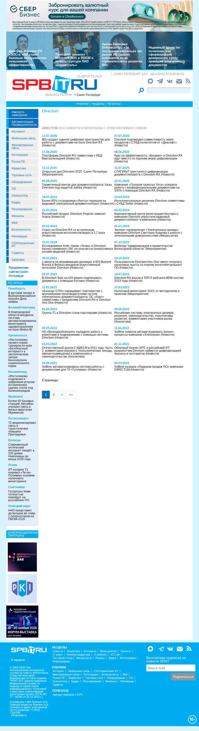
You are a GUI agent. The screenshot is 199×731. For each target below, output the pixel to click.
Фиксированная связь (22, 147)
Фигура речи (83, 658)
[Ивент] (22, 557)
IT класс (58, 654)
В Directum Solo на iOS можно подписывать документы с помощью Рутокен (72, 279)
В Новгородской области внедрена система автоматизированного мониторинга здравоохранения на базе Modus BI (23, 320)
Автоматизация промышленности (24, 123)
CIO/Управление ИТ (23, 245)
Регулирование (22, 209)
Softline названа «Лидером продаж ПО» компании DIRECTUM (148, 368)
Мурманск (15, 396)
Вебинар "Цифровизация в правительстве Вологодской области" (143, 247)
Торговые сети (22, 175)
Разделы (98, 103)
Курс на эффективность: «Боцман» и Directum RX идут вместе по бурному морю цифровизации (148, 157)
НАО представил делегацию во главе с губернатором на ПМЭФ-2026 (21, 515)
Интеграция (20, 154)
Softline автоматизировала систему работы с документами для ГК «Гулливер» (73, 368)
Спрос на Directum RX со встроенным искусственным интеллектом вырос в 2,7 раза (73, 231)
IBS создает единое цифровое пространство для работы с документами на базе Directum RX (76, 141)
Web (15, 222)
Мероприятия (108, 651)
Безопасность (21, 229)
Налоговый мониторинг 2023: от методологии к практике (146, 292)
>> (71, 395)
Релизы (100, 658)
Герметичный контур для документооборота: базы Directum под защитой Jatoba (77, 186)
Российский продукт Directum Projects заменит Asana (74, 215)
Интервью (90, 651)
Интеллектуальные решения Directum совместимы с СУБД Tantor (149, 202)
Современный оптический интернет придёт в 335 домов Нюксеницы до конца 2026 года (21, 452)
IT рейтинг (100, 654)
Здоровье (18, 259)
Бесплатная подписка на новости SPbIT (166, 659)
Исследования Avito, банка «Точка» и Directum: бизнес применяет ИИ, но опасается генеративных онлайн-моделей (77, 248)
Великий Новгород (21, 307)
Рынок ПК (18, 161)
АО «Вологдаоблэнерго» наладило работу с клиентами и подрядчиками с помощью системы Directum (75, 334)
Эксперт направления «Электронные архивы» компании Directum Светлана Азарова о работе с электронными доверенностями (148, 232)
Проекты (125, 651)
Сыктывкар (16, 487)
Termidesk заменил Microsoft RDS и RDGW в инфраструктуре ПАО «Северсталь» (74, 60)
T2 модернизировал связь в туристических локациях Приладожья (22, 428)
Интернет (18, 131)
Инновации (19, 236)
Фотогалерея (128, 658)
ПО (14, 188)
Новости (58, 651)
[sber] (99, 16)
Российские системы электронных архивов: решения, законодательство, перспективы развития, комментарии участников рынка (144, 315)
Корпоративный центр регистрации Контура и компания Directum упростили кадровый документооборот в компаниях (146, 216)
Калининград (17, 372)
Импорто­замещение (20, 113)
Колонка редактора (78, 654)
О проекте (18, 660)
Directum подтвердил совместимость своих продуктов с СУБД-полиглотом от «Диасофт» (145, 141)
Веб (125, 674)
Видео (112, 658)
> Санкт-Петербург (87, 95)
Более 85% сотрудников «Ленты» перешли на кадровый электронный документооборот (74, 202)
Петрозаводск (18, 418)
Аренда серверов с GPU (68, 694)
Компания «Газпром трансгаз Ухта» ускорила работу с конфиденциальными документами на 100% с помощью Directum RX (147, 187)
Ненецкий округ (19, 506)
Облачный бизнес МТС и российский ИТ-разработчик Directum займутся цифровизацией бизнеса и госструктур (147, 350)
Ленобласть (16, 288)
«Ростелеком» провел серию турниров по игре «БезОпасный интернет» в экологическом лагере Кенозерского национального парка (20, 353)
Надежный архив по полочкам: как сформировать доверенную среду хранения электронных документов (167, 56)
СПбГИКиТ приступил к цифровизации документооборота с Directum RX (141, 173)
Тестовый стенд (62, 658)
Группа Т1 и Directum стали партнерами (70, 313)
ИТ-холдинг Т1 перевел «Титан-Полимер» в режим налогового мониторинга (21, 475)
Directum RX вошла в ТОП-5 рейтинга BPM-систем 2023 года (148, 279)
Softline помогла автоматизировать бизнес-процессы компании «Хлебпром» (144, 333)
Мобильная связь (24, 138)
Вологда (14, 440)
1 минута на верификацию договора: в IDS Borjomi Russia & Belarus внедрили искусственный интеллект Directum (76, 264)
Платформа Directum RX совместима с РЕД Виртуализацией (72, 157)
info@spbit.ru (19, 715)
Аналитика (73, 651)
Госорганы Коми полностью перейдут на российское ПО (19, 496)
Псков (12, 465)
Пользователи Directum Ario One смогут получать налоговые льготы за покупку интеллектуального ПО (148, 264)
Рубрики (82, 103)
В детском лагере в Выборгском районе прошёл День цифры (22, 297)
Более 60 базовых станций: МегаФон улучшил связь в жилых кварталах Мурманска (20, 406)
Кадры (16, 202)
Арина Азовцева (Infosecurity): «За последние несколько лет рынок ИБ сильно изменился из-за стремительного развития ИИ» (122, 54)
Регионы (114, 103)
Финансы (18, 216)
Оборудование (22, 182)
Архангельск (17, 335)
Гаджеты (18, 252)
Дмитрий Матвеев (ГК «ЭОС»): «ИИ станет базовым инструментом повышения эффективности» (27, 58)
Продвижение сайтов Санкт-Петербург (19, 272)
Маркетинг (19, 168)
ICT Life (115, 654)
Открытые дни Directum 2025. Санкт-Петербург (74, 171)
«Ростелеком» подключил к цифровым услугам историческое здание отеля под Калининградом (21, 383)
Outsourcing (20, 195)
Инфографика (61, 661)
